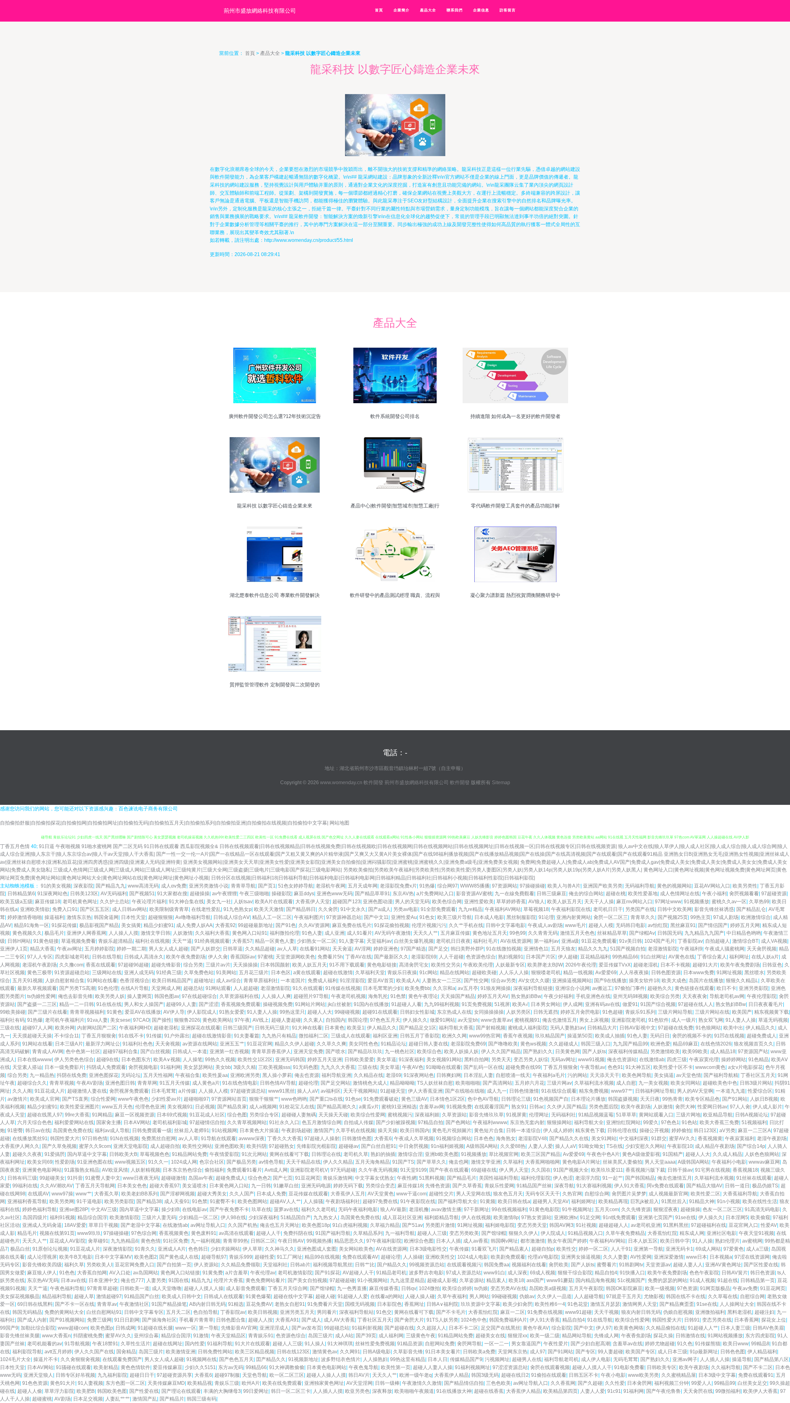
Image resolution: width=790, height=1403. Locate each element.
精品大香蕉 (42, 948)
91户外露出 (176, 1035)
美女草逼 (386, 1059)
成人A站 (344, 1335)
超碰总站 (193, 988)
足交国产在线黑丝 (500, 1328)
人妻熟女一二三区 (441, 980)
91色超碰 (612, 1012)
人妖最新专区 (510, 964)
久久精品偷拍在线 (665, 1328)
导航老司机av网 (726, 996)
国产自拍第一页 (174, 1264)
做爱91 (630, 1004)
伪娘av (526, 1296)
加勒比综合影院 (38, 1328)
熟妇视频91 (510, 956)
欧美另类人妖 (110, 996)
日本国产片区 (540, 956)
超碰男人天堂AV (551, 1201)
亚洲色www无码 (334, 893)
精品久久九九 (593, 948)
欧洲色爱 (660, 1043)
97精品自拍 (430, 1122)
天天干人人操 (599, 901)
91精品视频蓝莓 (595, 1114)
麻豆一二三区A (754, 1130)
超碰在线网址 (167, 1343)
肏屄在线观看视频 (550, 1367)
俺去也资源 (306, 1075)
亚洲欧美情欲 (35, 909)
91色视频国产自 (550, 1099)
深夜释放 (382, 1391)
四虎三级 (677, 1059)
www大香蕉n (56, 1335)
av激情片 (17, 1099)
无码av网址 (563, 1059)
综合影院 (561, 1328)
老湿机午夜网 (330, 885)
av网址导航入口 (207, 1225)
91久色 (684, 1343)
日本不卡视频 (675, 964)
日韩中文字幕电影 (505, 925)
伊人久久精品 (338, 1162)
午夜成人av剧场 (545, 925)
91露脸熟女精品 (81, 1170)
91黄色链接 (46, 941)
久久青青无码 (543, 933)
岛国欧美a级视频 (547, 1288)
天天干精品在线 (303, 1162)
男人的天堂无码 (412, 901)
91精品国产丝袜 (534, 1185)
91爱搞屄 (54, 1154)
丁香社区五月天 (758, 1075)
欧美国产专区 (640, 1351)
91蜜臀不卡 (222, 1201)
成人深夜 (517, 1272)
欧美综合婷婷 (457, 1288)
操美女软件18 (644, 980)
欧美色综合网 (447, 901)
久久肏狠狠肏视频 (80, 1359)
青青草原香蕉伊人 (271, 1051)
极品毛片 (54, 933)
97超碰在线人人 (695, 1004)
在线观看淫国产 (491, 1106)
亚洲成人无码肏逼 (42, 1225)
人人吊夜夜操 (634, 972)
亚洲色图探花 (103, 1075)
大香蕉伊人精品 (451, 1375)
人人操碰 (413, 1257)
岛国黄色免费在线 (72, 1130)
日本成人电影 (489, 917)
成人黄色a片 (206, 1083)
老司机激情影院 (295, 1272)
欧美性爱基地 (643, 893)
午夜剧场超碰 (296, 1130)
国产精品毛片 (461, 1178)
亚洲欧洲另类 (245, 1075)
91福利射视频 (367, 1328)
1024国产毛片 (659, 941)
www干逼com (411, 1193)
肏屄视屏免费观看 (129, 1091)
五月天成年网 (362, 885)
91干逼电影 (89, 1201)
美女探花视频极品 (20, 1296)
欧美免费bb (417, 988)
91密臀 (15, 1130)
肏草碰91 (98, 1241)
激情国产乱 (144, 1398)
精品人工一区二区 (272, 917)
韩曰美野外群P (467, 948)
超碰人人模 (600, 925)
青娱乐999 (240, 1257)
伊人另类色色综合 (74, 1059)
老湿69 (393, 1075)
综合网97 (447, 885)
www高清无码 (143, 885)
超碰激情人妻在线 (87, 1091)
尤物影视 (653, 1296)
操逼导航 (742, 1359)
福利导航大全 (589, 1122)
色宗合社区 (211, 1162)
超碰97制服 (227, 1375)
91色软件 (658, 1020)
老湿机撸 (419, 1209)
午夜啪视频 (68, 846)
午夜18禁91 (105, 1343)
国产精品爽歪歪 (676, 1304)
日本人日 (437, 1359)
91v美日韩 (630, 941)
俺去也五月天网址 (279, 1225)
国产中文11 (376, 917)
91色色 (67, 1272)
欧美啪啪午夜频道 (414, 1391)
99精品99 (724, 1383)
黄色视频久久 (27, 933)
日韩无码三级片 (272, 1027)
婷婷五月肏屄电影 (580, 1012)
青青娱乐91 (260, 1335)
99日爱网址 (255, 1391)
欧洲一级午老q (415, 1375)
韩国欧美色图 (112, 1391)
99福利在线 (25, 1185)
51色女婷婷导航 (295, 885)
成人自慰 (626, 1083)
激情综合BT (745, 941)
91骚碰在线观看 (73, 1367)
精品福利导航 (57, 1296)
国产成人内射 (32, 1319)
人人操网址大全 (737, 1304)
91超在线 (727, 1280)
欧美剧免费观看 (508, 1257)
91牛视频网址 (577, 1209)
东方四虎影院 (760, 1335)
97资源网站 (504, 885)
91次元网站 (254, 1154)
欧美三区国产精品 (540, 1154)
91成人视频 (702, 1280)
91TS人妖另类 (442, 1319)
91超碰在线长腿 (155, 1328)
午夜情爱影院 (224, 1154)
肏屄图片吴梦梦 (629, 1193)
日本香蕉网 (746, 1319)
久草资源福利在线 (239, 996)
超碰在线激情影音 (211, 1035)
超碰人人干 (268, 1233)
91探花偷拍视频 (391, 925)
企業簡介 (401, 10)
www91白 (494, 1272)
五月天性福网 (158, 1075)
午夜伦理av (262, 1272)
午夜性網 (407, 1178)
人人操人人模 (213, 1091)
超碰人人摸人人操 (203, 1288)
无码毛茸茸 (625, 1359)
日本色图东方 (136, 1059)
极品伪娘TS (765, 1185)
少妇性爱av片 (166, 1099)
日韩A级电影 (377, 1351)
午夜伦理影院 (761, 996)
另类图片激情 (440, 1225)
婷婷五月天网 (745, 925)
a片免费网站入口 (435, 893)
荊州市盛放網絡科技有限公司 (260, 11)
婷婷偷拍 (681, 1130)
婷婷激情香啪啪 (24, 917)
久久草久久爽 (331, 1043)
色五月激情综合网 (321, 1122)
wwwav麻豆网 (764, 1162)
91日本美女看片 (442, 1351)
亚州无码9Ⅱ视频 (630, 996)
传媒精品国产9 (466, 1359)
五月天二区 (178, 1312)
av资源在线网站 (199, 1043)
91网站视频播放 (725, 1335)
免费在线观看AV (360, 1257)
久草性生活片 (135, 1343)
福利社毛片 (485, 941)
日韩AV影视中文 (637, 1027)
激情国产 (323, 1130)
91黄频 (487, 1201)
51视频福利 (754, 1122)
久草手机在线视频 (355, 1130)
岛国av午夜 (200, 1178)
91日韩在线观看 (161, 846)
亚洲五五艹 (232, 1043)
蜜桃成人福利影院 (527, 1027)
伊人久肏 (218, 956)
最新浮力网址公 (102, 1043)
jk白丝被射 (339, 1004)
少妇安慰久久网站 (645, 1146)
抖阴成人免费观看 (106, 1067)
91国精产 (673, 1154)
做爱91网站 (442, 1020)
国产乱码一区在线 (483, 1067)
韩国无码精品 (27, 1312)
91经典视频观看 (212, 941)
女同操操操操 (489, 1012)
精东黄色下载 (590, 1130)
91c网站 (428, 972)
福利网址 (739, 956)
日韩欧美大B (123, 1154)
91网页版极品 (715, 1288)
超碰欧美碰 (484, 972)
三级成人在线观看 (350, 1035)
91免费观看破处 (381, 1099)
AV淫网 (363, 948)
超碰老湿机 (645, 964)
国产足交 (438, 948)
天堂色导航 (254, 1375)
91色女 (427, 917)
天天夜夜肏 (694, 996)
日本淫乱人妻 (478, 1075)
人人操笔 (192, 1059)
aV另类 (727, 1130)
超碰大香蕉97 (164, 1185)
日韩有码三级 (22, 1178)
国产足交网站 (335, 1083)
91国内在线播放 (371, 1004)
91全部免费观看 (438, 909)
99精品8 (760, 1343)
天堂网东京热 (512, 1351)
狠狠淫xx (517, 1335)
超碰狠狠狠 (160, 917)
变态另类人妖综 (531, 1059)
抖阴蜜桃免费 (88, 1335)
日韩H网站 (19, 941)
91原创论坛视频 (50, 1249)
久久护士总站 (114, 901)
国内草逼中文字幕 (87, 1154)
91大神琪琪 (340, 1343)
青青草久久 (642, 917)
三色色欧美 (498, 1383)
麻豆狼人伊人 (42, 1272)
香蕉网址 (414, 1304)
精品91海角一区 (31, 925)
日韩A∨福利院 (442, 1304)
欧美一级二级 (544, 1335)
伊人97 (603, 1328)
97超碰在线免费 (675, 1027)
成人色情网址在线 (680, 893)
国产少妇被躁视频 (395, 1122)
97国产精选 (413, 948)
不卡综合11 (66, 1035)
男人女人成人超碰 (168, 948)
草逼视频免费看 (78, 941)
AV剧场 (62, 1398)
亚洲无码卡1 (679, 1249)
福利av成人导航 (112, 1130)
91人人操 (702, 1241)
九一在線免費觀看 (514, 893)
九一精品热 (42, 1075)
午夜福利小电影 (729, 1162)
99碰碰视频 (347, 1012)
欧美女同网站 (685, 1083)
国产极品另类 (241, 1162)
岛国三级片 (320, 1335)
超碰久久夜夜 (27, 1154)
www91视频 (591, 1059)
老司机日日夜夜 (453, 941)
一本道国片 (293, 980)
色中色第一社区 (83, 1051)
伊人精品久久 (382, 1027)
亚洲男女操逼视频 (581, 1257)
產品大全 (428, 10)
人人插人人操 (715, 1359)
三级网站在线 (107, 972)
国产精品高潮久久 (336, 1106)
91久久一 (158, 1162)
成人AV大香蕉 (339, 1319)
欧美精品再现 (613, 1201)
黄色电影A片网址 (581, 1162)
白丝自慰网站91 (104, 1312)
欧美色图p (101, 1328)
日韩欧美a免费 (479, 1351)
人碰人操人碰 (420, 1296)
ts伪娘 (481, 1288)
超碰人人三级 (432, 1233)
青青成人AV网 (47, 1051)
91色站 (689, 1122)
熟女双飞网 (710, 1020)
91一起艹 (612, 1178)
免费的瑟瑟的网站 (667, 1280)
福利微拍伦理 (284, 933)
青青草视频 (61, 1083)
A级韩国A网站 (482, 1146)
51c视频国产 (631, 1280)
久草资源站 (454, 1114)
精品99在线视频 (322, 1257)
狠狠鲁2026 (187, 1020)
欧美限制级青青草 (169, 909)
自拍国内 (335, 1020)
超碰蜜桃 (42, 1398)
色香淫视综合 (134, 980)
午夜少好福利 (558, 996)
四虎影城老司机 (72, 956)
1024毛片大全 (15, 1359)
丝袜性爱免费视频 (375, 1343)
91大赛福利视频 (594, 1185)
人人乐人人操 (514, 972)
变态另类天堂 (532, 1225)
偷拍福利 (214, 1170)
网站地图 (339, 823)
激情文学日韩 (155, 933)
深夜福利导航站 (356, 1312)
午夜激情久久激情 (422, 1383)
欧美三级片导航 (454, 917)
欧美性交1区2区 (255, 1059)
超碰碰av (349, 1146)
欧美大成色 (674, 980)
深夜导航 (564, 1185)
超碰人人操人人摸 (326, 1375)
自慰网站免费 (440, 1343)
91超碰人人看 (406, 1004)
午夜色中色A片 (603, 1154)
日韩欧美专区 (661, 1367)
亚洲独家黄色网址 (324, 1383)
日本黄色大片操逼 (259, 1130)
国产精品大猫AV (704, 1185)
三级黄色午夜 (420, 1335)
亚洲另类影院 (753, 988)
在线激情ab (651, 1059)
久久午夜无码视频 (378, 1170)
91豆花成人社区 (207, 1114)
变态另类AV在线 (508, 1288)
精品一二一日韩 (76, 1004)
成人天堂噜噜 (166, 1288)
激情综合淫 (410, 1154)
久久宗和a (444, 988)
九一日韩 (261, 1185)
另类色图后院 (603, 1106)
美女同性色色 (363, 1043)
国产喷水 (335, 1051)
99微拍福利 (728, 1391)
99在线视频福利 (509, 1209)
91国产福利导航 (333, 1233)
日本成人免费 (271, 1193)
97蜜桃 (265, 956)
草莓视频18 (536, 909)
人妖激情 (183, 933)
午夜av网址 (69, 948)
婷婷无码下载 (348, 1185)
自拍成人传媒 (358, 1122)
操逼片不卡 (45, 1359)
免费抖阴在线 (298, 1233)
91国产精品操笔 (169, 1304)
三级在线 (10, 1027)
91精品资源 (409, 1343)
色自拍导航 (205, 1312)
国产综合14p (751, 1146)
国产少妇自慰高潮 (590, 1343)
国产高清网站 (497, 1083)
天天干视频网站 (360, 1091)
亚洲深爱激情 (669, 1257)
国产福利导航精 (721, 1075)
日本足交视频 (88, 1398)
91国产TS (403, 1162)
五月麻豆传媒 (455, 933)
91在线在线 (109, 1004)
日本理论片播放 (588, 1099)
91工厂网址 (289, 1257)
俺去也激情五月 (559, 1020)
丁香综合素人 (712, 956)
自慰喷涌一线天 (513, 1075)
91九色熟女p (237, 909)
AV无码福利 (114, 893)
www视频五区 (130, 1162)
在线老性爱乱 (206, 909)
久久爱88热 (513, 1146)
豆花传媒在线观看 (308, 1193)
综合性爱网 (103, 1099)
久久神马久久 (279, 1249)
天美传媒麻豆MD (166, 1383)
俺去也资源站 (622, 1059)
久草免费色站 (199, 972)
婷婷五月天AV (493, 996)
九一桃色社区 (399, 1051)
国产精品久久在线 (569, 1138)
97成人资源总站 (463, 1272)
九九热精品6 (124, 1241)
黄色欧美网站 (217, 1020)
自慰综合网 (596, 1193)
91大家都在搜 (172, 893)
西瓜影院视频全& (199, 846)
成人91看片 (359, 933)
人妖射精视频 (145, 1170)
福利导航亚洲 (336, 1075)
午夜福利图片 (309, 917)
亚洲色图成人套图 (316, 1249)
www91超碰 (578, 1312)
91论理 (546, 917)
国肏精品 (126, 1351)
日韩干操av (679, 1170)
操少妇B (170, 1209)
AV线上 (260, 1020)
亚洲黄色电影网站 (42, 1170)
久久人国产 (241, 1193)
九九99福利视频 (441, 1004)
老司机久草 (355, 1154)
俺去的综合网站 (586, 893)
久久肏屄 (328, 909)
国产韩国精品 (640, 1178)
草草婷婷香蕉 (511, 901)
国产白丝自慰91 (378, 1146)
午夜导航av (592, 1067)
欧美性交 (566, 1249)
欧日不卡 (726, 988)
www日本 (696, 1257)
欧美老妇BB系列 (139, 1193)
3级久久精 (244, 1067)
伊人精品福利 (762, 1351)
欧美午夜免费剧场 (186, 956)
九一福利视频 (205, 1241)
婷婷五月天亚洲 (324, 1059)
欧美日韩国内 (415, 1130)
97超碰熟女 (281, 1146)
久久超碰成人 (563, 1043)
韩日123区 (705, 1130)
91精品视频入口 (585, 1233)
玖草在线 (261, 1209)
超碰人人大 (319, 1012)
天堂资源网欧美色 (295, 956)
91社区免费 (175, 1241)
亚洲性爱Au (404, 917)
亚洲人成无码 (139, 972)
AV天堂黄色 (381, 1193)
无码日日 (660, 1035)
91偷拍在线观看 (548, 1375)
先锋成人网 (606, 1335)
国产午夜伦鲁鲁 (663, 1391)
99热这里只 (292, 1012)
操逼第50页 (579, 1035)
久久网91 (350, 1351)
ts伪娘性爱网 (41, 996)
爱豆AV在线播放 (143, 1012)
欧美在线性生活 (759, 1201)
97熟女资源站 (536, 1217)
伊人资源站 (206, 1264)
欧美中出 (733, 1027)
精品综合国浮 (92, 1217)
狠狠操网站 (559, 1122)
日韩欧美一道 (134, 1288)
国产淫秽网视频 (177, 1193)
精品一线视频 (578, 972)
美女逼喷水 (194, 1185)
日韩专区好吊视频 (75, 1375)
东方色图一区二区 (125, 1383)
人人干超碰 (451, 956)
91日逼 (46, 846)
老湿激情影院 (662, 948)
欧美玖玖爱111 (607, 1170)
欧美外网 (65, 1027)
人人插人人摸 (328, 1391)
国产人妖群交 (205, 948)
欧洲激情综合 (756, 917)
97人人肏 (740, 1106)
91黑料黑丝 (675, 1225)
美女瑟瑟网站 (198, 1067)
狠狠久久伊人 (523, 1233)
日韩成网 (125, 1328)
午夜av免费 (745, 1288)
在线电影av (194, 1209)
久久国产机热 (242, 1225)
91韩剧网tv (631, 1264)
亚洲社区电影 (721, 1233)
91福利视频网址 (472, 1367)
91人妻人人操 (262, 1012)
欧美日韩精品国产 (171, 980)
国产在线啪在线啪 (464, 1091)
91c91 (614, 1391)
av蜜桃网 (752, 1241)
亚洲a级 (570, 941)
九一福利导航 (400, 1233)
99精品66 (256, 1367)
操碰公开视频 (654, 1130)
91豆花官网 (259, 1043)
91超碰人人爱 (353, 1296)
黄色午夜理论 (423, 996)
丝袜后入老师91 (191, 1130)
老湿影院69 (423, 956)
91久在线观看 (308, 988)
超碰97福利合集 (120, 1051)
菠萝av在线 (286, 1209)
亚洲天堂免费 (308, 1051)
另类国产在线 (640, 909)
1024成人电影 (472, 1257)
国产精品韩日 (301, 909)
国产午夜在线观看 (449, 1170)
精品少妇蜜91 (158, 925)
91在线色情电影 (239, 1083)
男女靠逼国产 (526, 1343)
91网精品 (102, 1114)
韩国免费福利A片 (508, 1319)
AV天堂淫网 (359, 1383)
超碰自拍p (542, 1249)
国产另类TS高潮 (77, 988)
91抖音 (75, 1178)
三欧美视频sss (274, 1067)
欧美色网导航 (636, 1075)
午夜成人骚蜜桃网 (724, 948)
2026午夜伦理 (580, 964)
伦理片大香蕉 (228, 1280)
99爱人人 (701, 1383)
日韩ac (536, 1106)
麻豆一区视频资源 (134, 1114)
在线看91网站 (315, 948)
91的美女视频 (56, 885)
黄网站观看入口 (656, 1114)
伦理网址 (539, 1114)
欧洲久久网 (454, 1035)
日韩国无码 (669, 933)
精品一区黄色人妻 (274, 941)
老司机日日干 (608, 909)
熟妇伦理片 (727, 1241)
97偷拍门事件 (630, 988)
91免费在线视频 (545, 1312)
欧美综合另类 (665, 996)
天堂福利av (379, 941)
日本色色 (483, 1138)
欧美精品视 (199, 1383)
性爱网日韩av (712, 1106)
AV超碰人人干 (358, 1272)
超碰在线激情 (338, 972)
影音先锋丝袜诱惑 (714, 909)
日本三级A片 (69, 1043)
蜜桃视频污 (400, 1114)
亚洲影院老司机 (628, 1020)
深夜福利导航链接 (533, 988)
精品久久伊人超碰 (294, 1043)
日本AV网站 (40, 1367)
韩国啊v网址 (504, 1241)
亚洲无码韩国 (290, 1059)
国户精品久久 (392, 1264)
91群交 (659, 1138)
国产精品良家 (232, 1106)
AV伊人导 (174, 1012)
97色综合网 (143, 1233)
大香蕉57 (242, 941)
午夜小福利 (714, 893)
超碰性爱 (264, 1257)
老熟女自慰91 (290, 1304)
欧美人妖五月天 (564, 901)
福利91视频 (62, 1217)
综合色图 (237, 1114)
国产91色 (286, 925)
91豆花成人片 (50, 1091)
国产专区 (585, 1351)
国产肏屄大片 (409, 1319)
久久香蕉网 (563, 1383)
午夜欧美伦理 (478, 964)
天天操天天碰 (333, 1114)
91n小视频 (728, 1201)
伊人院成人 (553, 1233)
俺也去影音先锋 (75, 996)
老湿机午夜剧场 (39, 964)
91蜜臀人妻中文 (102, 1178)
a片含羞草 (236, 1272)
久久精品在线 (368, 1075)
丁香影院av (690, 941)
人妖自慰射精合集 (65, 980)
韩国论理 (358, 1020)
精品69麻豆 (685, 1043)
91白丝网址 (653, 956)
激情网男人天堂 (639, 1304)
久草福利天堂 (370, 972)
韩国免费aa (496, 1264)
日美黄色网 (567, 1051)
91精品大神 (701, 1201)
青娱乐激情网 (337, 1178)
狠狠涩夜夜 (665, 1209)
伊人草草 (252, 1249)
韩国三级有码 (201, 1398)
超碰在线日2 (515, 1375)
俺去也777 (132, 1280)
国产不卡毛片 (451, 1312)
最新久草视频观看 (37, 988)
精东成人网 (692, 1233)
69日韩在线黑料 (34, 1304)
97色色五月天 (385, 1020)
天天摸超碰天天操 (32, 1035)
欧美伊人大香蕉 (760, 1391)
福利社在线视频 (152, 941)
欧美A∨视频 (166, 1059)
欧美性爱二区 (705, 1193)
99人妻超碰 (610, 1351)
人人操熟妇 (375, 1359)
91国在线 (178, 1280)
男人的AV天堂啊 (695, 1091)
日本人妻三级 (735, 1328)
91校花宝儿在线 (296, 1106)
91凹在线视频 (729, 1035)
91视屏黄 (516, 1114)
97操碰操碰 (532, 885)
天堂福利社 (275, 1264)
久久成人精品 (727, 1154)
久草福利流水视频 (594, 1083)
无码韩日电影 (630, 925)
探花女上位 (773, 1319)
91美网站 (226, 972)
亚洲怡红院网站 (623, 1122)
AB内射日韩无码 (207, 1304)
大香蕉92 (225, 925)
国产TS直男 (75, 1099)
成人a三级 (757, 1249)
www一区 (185, 1328)
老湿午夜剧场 (772, 1138)
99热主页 (700, 917)
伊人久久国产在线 (94, 1351)
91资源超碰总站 (71, 972)
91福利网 (170, 1067)
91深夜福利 (411, 1059)
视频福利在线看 (529, 1264)
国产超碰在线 (399, 1328)
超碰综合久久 (32, 1083)
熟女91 (519, 1106)
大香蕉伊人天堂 (312, 901)
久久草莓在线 (723, 1296)
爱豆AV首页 (381, 980)
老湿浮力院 (587, 1178)
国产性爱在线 (144, 1391)
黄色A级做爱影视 (641, 1154)
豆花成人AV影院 (67, 1241)
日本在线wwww (34, 1059)
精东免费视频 (594, 1091)
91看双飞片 (484, 1249)
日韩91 (692, 1319)
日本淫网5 (737, 1217)
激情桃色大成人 (370, 1083)
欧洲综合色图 (419, 1241)
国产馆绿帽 (493, 1233)
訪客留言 (508, 10)
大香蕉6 (383, 1138)
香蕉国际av (242, 956)
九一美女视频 (653, 1083)
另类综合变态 (380, 1185)
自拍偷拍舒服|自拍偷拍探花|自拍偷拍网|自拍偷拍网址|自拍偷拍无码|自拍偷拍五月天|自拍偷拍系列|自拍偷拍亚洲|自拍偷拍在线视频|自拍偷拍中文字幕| (164, 823)
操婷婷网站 (733, 1059)
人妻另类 (156, 1280)
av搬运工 (602, 988)
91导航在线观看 (218, 1138)
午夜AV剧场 (90, 1083)
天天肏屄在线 (698, 1391)
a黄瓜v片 (369, 1106)
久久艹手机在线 (466, 925)
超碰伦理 (308, 1083)
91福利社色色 (138, 1043)
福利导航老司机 (561, 1359)
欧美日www (736, 1343)
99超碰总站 (336, 1328)
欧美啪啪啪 (467, 1083)
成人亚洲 (334, 933)
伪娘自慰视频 (678, 1312)
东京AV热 (403, 893)
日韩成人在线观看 (223, 1296)
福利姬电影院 (500, 1225)
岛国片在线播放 (706, 980)
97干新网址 (476, 1209)
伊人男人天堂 (514, 1170)
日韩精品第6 (21, 893)
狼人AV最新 (393, 1209)
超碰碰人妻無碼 (298, 1114)
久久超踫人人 (431, 1328)
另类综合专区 (264, 1114)
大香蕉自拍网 (92, 1272)
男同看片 (327, 1312)
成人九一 (497, 1091)
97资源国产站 (753, 1051)
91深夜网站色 (52, 893)
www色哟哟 (294, 1099)
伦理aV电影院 (543, 1257)
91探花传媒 (64, 925)
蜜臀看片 (607, 1264)
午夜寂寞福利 (740, 1138)
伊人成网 (573, 1004)
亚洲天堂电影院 (130, 1146)
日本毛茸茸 (163, 1091)
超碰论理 (391, 1257)
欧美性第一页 (395, 1367)
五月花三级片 (253, 972)
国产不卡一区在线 (74, 1304)
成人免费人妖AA (194, 925)
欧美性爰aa (215, 1075)
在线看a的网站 (386, 1296)
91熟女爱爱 (231, 1012)
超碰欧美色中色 (720, 1083)
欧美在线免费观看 (282, 1383)
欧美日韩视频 (262, 1312)
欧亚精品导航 (718, 1114)
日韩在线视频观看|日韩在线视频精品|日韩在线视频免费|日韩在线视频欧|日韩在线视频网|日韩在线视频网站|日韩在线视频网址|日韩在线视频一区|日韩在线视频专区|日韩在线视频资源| (418, 846)
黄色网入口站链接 (180, 1272)
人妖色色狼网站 (762, 1154)
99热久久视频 (220, 1059)
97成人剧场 (725, 917)
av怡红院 (658, 925)
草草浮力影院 (59, 1391)
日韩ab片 (300, 1264)
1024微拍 (429, 1288)
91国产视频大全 (570, 1170)
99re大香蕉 (77, 1114)
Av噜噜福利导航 (193, 917)
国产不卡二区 (758, 1367)
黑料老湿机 (739, 1312)
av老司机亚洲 (646, 1225)
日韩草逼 (233, 948)
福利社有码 (12, 1020)
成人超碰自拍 (165, 1146)
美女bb (223, 1067)
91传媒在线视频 (342, 988)
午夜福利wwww (490, 1122)
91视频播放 (696, 901)
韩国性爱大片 (65, 1138)
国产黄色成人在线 (179, 1257)
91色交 (384, 1312)
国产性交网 (476, 980)
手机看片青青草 (196, 1319)
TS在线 (614, 1146)
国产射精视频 (490, 1027)
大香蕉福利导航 (740, 1193)
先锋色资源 (437, 1185)
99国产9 (9, 1328)
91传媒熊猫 (707, 1343)
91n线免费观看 (619, 1217)
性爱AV (769, 1225)
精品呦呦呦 (402, 1083)
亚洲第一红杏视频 (229, 1051)
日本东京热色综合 (182, 1170)
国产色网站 (458, 1122)
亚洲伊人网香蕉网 (86, 933)
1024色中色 (474, 1319)
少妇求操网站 (225, 1249)
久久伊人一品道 (554, 1296)
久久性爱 (615, 1383)
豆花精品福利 (595, 956)
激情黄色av (324, 1351)
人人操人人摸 (123, 933)
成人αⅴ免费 (173, 885)
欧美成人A (407, 980)
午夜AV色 (412, 1067)
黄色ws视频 (533, 1043)
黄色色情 (150, 1241)
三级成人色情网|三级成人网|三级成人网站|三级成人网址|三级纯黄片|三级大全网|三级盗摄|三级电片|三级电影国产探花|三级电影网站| (197, 869)
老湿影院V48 (532, 1138)
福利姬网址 (583, 1201)
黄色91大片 (62, 1383)
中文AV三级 (104, 1209)
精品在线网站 (454, 972)
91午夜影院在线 (417, 1201)
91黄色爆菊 (258, 1296)
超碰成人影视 (442, 1280)
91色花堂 (578, 1304)
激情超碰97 (109, 1296)
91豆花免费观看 (599, 941)
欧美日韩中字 (675, 1241)
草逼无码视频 (773, 1020)
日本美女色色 (132, 1185)
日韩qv (408, 1288)
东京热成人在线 (454, 1012)
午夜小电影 (613, 1375)
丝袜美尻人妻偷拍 (622, 1162)
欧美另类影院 (119, 1201)
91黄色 (114, 1012)
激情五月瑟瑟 (605, 1304)
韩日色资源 (762, 1272)
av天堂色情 (688, 1075)
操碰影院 (281, 893)
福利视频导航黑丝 (332, 1264)
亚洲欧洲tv (565, 1217)
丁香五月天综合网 (287, 1288)
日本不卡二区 (463, 1328)
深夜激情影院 (117, 1249)
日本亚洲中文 (103, 1280)
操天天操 (387, 1130)
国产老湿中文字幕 (140, 1225)
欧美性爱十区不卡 (673, 1067)
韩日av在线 (37, 1130)
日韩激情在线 (690, 1335)
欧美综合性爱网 (368, 1114)
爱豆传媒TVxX (615, 964)
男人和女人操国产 (144, 1004)
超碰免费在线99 (523, 1067)
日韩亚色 (772, 964)
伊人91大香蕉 (629, 1185)
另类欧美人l (99, 1264)
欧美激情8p (506, 1217)
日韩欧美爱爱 (359, 1059)
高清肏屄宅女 (414, 964)
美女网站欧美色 (356, 1249)
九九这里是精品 (407, 1280)
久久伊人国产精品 (566, 1106)
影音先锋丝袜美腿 (20, 1335)
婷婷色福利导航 (39, 1209)
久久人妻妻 (615, 1257)
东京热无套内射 (527, 1122)
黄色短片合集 (489, 1130)
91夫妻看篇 (246, 1035)
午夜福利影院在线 (571, 909)
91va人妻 (97, 1020)
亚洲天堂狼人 (38, 1375)
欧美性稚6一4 (550, 1304)
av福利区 (331, 1091)
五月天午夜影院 (586, 1288)
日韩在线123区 (293, 1351)
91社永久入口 (284, 1122)
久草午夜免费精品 (625, 1233)
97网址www (668, 901)
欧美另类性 (745, 885)
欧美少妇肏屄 (517, 1304)
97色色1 (670, 1122)
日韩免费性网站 (215, 1351)
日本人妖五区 (643, 1241)
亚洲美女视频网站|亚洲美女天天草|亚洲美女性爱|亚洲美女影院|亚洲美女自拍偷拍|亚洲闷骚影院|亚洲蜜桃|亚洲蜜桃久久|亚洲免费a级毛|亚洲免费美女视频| (351, 862)
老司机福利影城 (169, 1122)
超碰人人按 (260, 1319)
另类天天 (501, 1059)
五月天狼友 (563, 948)
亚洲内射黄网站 (573, 917)
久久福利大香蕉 (212, 933)
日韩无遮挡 (545, 1012)
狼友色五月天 (508, 1193)
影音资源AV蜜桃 (474, 893)
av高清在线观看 (236, 1233)
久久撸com (71, 964)
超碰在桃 (616, 893)
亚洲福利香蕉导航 (27, 1201)
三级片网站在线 (712, 1012)
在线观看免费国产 (122, 1359)
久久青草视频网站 (247, 1122)
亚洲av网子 (684, 1359)
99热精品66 (625, 956)
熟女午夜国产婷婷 (567, 1241)
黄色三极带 (39, 972)
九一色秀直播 (352, 1288)
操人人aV (307, 1091)
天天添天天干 (604, 1075)
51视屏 (502, 1004)
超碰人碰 (325, 1296)
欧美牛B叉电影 (75, 1257)
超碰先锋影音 (166, 964)
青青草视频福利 (87, 1012)
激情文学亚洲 (486, 1162)
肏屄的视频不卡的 (692, 1035)
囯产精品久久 (271, 1359)
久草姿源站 (471, 1280)
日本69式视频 (172, 1114)
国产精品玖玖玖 (365, 1051)
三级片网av (559, 1083)
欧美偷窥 (760, 1217)
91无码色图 (305, 1067)
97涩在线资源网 (752, 1257)
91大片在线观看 (252, 1343)
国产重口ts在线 (326, 1099)
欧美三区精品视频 (254, 1351)
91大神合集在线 (186, 901)
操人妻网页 (139, 996)
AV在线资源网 (515, 941)
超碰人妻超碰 (286, 1020)
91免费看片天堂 (325, 1304)
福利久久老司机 (318, 1209)
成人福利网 (391, 1335)
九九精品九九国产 (704, 933)
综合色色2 (259, 1178)
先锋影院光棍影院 (316, 1146)
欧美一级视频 (660, 1288)
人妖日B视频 (764, 1099)
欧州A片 (251, 1383)
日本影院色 (389, 1304)
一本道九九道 (730, 1091)
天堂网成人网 (166, 988)
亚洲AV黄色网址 (723, 1264)
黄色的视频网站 (674, 885)
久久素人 (313, 1020)
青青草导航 (243, 885)
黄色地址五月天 (489, 933)
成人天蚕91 (176, 1201)
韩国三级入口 (595, 1043)
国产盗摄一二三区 (37, 1004)
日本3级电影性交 (428, 1249)
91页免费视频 (477, 1004)
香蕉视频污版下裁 (645, 1170)
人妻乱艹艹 (117, 1398)
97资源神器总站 (343, 917)
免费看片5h (330, 956)
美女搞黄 (131, 925)
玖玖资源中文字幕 (480, 1304)
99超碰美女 (52, 1178)
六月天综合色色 (34, 1122)
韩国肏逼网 (106, 917)
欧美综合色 (429, 1051)
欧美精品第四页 (560, 1391)
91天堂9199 (413, 1170)
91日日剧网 (126, 1319)
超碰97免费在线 (380, 1201)
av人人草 (287, 948)
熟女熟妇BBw (526, 996)
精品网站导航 (577, 1335)
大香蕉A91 (287, 1319)
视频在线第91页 (57, 1233)
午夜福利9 (691, 948)
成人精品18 (722, 1051)
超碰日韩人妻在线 (428, 1043)
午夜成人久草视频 (414, 1138)
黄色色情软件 (135, 1367)
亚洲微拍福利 (710, 1312)
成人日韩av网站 (129, 909)
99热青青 (672, 1099)
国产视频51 (142, 893)
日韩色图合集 (231, 1319)
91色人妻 (312, 933)
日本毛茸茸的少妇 (382, 988)
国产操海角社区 (159, 1319)
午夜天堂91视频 (756, 1233)
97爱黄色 (733, 1249)
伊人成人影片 (767, 1106)
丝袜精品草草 (612, 933)
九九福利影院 (112, 1375)
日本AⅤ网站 (136, 1122)
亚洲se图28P (73, 1209)
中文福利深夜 (634, 1138)
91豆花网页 (307, 1178)
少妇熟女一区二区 (316, 941)
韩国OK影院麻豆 (624, 1288)
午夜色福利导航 (67, 1288)
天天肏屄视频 (761, 948)
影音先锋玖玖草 (486, 1114)
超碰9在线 (107, 1059)
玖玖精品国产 (550, 1035)
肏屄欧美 (558, 1264)
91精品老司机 (391, 1272)
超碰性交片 (441, 1193)
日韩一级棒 (387, 1383)
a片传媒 (187, 1091)
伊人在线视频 (476, 1217)
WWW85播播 (474, 885)
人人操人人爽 (276, 996)
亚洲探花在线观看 (200, 1027)
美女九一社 (218, 901)
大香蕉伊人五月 (348, 1193)
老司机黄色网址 (80, 901)
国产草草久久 (431, 1162)
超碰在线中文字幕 (293, 1296)
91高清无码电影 (762, 1209)
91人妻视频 (90, 1383)
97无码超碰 (343, 1170)
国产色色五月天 (236, 1359)
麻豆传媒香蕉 (384, 1288)
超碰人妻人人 (688, 1264)
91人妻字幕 (351, 941)
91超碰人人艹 (703, 1328)
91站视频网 (224, 1130)
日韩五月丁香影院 (419, 1035)
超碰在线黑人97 (44, 1114)
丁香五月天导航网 (95, 1185)
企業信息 (481, 10)
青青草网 (147, 1083)
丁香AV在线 (358, 956)
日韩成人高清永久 (144, 956)
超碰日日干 (142, 1375)
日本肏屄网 (639, 1383)
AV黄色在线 (681, 956)
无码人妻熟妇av (567, 1027)
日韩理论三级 (516, 1099)
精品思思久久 (349, 1241)
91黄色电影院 (544, 1209)
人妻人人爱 (540, 1146)
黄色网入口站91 (249, 933)
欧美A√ (520, 1004)
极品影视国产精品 (99, 925)
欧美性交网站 (197, 1146)
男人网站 (479, 1296)
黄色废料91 (203, 1233)
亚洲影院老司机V (309, 1170)
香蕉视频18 (745, 1170)
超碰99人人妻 (181, 1004)
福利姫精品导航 (441, 1217)
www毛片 (575, 925)
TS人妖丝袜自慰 (435, 1083)
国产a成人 (379, 909)
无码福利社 (563, 1114)
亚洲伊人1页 (13, 948)
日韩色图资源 (666, 972)
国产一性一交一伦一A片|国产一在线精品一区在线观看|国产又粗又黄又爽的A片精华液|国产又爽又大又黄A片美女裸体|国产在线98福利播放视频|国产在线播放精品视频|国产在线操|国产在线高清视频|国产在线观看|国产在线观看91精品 (409, 854)
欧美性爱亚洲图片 (79, 1106)
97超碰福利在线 (708, 1225)
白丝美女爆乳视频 (414, 941)
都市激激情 (532, 1241)
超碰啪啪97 (196, 1099)
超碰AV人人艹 (285, 1201)
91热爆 (427, 885)
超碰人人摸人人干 (592, 1367)
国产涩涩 (208, 1004)
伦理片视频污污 (429, 925)
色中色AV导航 (483, 1099)
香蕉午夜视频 (518, 1035)
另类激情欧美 (665, 1051)
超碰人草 (84, 1296)
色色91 (615, 1067)
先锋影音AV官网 (239, 1328)
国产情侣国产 (713, 925)
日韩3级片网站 (756, 1083)
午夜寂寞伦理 (704, 1059)
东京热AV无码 (42, 1280)
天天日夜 (650, 1099)
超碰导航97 (214, 1257)
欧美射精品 (106, 1367)
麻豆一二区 (512, 1312)
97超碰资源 (774, 893)
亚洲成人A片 (172, 1249)
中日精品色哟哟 (743, 933)
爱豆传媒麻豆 (167, 1367)
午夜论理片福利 (149, 901)
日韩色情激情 (524, 1091)
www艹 (84, 1193)
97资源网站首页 (229, 1099)
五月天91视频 (27, 980)
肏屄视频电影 (143, 1067)
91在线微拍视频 (503, 948)
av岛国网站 (145, 1272)
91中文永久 (353, 909)
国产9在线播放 (610, 980)
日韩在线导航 (107, 956)
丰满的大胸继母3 (222, 1391)
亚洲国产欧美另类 (602, 885)
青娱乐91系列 (640, 1012)
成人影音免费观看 (245, 1288)
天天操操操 (245, 964)
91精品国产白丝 (141, 1296)
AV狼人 (536, 901)
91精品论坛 (393, 1043)
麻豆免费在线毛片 (352, 925)
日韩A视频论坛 (751, 1114)
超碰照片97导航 (311, 996)
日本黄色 (334, 1027)
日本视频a (720, 1257)
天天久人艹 (425, 933)
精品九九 (201, 1280)
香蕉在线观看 (100, 964)
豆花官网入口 (743, 1225)
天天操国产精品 (457, 996)
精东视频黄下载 (771, 1012)
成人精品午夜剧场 (714, 1146)
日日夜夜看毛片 (765, 1004)
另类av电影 (405, 909)
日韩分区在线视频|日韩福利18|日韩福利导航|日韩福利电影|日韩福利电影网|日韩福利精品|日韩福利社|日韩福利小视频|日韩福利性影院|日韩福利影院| (373, 877)
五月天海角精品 (372, 1162)
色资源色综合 (481, 956)
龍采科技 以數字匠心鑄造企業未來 (274, 505)
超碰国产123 (346, 901)
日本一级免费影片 (64, 1067)
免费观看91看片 (244, 1170)
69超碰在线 (484, 1170)
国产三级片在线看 (47, 1012)
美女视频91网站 (444, 1059)
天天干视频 (606, 1312)
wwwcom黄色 (710, 1067)
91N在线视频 (124, 1138)
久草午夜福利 (452, 1296)
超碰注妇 (764, 1312)
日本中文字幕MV (113, 1257)
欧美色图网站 (252, 1201)
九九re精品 (470, 909)
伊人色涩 (563, 1178)
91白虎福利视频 (350, 1225)
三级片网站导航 (675, 1012)
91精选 (235, 1304)
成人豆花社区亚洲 (402, 1217)
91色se (353, 1099)
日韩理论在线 (326, 1154)
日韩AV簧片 (734, 1272)
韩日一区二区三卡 (290, 1391)
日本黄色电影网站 (326, 1367)
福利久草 (74, 1264)
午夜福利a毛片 (549, 1075)
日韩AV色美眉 (768, 1328)
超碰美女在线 (490, 1335)
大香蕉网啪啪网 (542, 1162)
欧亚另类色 (357, 1391)
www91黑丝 (281, 1091)
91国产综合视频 (658, 1004)
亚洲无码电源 (316, 1185)
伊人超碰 (568, 956)
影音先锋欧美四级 (42, 1264)
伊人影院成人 (202, 1012)
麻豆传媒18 (47, 901)
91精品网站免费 (189, 1154)
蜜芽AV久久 (682, 1138)
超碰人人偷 (29, 1391)
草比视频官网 (503, 1154)
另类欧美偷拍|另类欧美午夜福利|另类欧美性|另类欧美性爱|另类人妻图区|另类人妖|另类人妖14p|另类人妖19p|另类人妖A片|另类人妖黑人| (492, 869)
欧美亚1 (355, 1027)
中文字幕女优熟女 (374, 1178)
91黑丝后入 (674, 1201)
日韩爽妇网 (448, 1075)
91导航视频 (77, 1343)
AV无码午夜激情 (393, 933)
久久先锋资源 (636, 1209)
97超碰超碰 (342, 1280)
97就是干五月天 (623, 1296)
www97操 (62, 1193)
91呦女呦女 (591, 1146)
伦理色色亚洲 (150, 1106)
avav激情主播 (446, 1209)
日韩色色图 (732, 1351)
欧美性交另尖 (446, 964)
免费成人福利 (322, 980)
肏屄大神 (685, 1106)
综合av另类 (503, 980)
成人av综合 (228, 980)
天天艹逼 (182, 941)
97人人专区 (39, 956)
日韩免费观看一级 (152, 1130)
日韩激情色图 (357, 1138)
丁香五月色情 (15, 846)
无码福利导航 (640, 885)
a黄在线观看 (307, 972)
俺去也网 (458, 1162)
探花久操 (663, 1335)
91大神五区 (638, 1067)
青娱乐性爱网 (499, 1185)
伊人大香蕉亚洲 (425, 1091)
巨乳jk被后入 (644, 1201)
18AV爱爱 (75, 1225)
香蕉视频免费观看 (240, 1004)
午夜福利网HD (135, 1027)
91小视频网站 (372, 1280)
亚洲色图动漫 (378, 901)
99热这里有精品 (407, 1359)
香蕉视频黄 (710, 1138)
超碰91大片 (705, 964)
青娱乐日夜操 (402, 972)
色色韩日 (198, 1249)
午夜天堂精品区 (228, 1335)
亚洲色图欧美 (229, 1146)
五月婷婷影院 (99, 948)
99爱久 (651, 1122)
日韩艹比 (365, 1264)
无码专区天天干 (542, 1193)
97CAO (141, 1020)
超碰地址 (204, 980)
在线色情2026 (716, 1043)
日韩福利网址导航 (655, 1091)
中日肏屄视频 (413, 1146)
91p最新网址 (704, 1351)
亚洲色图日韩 (120, 1083)
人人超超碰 (245, 988)
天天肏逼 (342, 948)
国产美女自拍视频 (307, 1280)
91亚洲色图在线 (94, 1162)
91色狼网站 (708, 1027)
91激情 (201, 1335)
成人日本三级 (672, 1351)
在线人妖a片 (765, 956)
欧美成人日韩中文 (181, 1296)
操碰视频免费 (278, 1004)
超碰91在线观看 (379, 1012)
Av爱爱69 (606, 972)
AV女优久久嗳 (534, 980)
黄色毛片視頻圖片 (452, 1130)
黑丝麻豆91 (683, 925)
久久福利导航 (726, 1367)
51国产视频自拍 (627, 948)
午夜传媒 (459, 1249)
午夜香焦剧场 (636, 1335)
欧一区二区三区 (286, 1375)
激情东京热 (79, 917)
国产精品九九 (110, 885)
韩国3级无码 (485, 1375)
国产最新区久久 (391, 956)
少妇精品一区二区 (198, 1217)
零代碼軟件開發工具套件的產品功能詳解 (515, 505)
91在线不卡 (131, 1035)
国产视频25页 (673, 917)
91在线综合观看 (558, 1091)
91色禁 (398, 996)
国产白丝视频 (155, 1051)
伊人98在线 (233, 1217)
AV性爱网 (640, 1257)
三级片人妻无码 (159, 1217)
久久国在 (541, 1170)
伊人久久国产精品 (501, 1051)
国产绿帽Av (642, 933)
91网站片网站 (310, 1004)
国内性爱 (195, 1343)
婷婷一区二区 (593, 1249)
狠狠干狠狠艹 (264, 1099)
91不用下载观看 (346, 964)
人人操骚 (313, 1201)
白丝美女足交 (752, 1383)
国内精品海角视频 (595, 1280)
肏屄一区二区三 (610, 917)
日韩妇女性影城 (417, 1012)
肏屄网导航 (469, 1343)
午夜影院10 (679, 1146)
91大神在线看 (307, 1027)
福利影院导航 (27, 1351)
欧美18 (516, 1280)
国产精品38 (149, 1201)
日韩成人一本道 (190, 1051)
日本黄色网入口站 (229, 1185)
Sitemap (501, 782)
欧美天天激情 (269, 909)
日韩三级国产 (237, 1027)
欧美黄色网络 (628, 1328)
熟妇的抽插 (383, 1154)
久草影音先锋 (408, 1351)
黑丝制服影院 (521, 917)
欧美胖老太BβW (545, 964)
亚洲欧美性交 (440, 1257)
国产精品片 (172, 1398)
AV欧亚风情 (115, 1170)
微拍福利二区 (313, 1035)
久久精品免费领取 (240, 1264)
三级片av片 (218, 964)
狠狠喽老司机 (546, 972)
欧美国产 (742, 1012)
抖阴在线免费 (71, 1075)
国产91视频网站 (67, 1319)
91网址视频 (729, 972)
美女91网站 (604, 1138)
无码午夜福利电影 (358, 1209)
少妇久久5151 (200, 1367)
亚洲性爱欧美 (479, 901)
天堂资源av (658, 1264)
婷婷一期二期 (131, 948)
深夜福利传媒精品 (628, 1051)
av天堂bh (468, 1020)
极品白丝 (20, 1249)
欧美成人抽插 (610, 1035)
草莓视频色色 (154, 1154)
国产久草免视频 (59, 1146)
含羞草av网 (431, 1106)
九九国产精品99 (630, 1043)
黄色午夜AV (536, 1328)
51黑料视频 (431, 1178)
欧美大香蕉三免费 (719, 1122)
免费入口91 (64, 909)
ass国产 (535, 1280)
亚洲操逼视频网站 (572, 980)
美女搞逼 (664, 1075)
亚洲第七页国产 (655, 1217)
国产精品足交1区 (417, 1027)
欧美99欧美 (695, 1051)
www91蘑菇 (560, 1280)
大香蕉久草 (106, 1193)
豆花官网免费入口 (134, 1264)
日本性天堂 (133, 917)
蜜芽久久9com (95, 1146)
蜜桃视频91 (527, 1020)
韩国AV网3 (561, 1225)
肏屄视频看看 (744, 893)
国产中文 (583, 1328)
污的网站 (577, 1075)
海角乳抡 (378, 996)
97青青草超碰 (102, 1288)
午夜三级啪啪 (254, 893)
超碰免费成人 (761, 1035)
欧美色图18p (316, 1225)
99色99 (517, 933)
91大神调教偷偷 (286, 1367)
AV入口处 (120, 1272)
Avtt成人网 (276, 1170)
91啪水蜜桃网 (96, 846)
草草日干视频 (103, 1225)
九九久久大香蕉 (338, 1067)
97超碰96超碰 (133, 964)
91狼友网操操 (495, 988)
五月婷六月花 (529, 1083)
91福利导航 (219, 1343)
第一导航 (208, 1328)
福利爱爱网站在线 (74, 1122)
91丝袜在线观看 (753, 1178)
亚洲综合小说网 (572, 988)
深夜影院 (83, 885)
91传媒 (154, 1035)
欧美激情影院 (124, 1217)
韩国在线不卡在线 (685, 1296)
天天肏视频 (167, 1043)
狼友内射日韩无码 (641, 1312)
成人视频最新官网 (668, 1193)
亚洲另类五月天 (297, 1312)
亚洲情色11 (536, 948)
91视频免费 (459, 1106)
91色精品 (758, 1059)
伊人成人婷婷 (558, 1130)
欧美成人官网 (45, 1099)
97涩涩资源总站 (510, 1367)
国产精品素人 (514, 1249)
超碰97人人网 (37, 1027)
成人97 (537, 1351)
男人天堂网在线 (473, 1193)
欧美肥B (86, 1391)
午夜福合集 (187, 1075)
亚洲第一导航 (648, 1249)
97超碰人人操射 (321, 1138)
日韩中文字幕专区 (144, 1312)
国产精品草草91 (372, 893)
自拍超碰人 (717, 941)
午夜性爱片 (555, 1343)
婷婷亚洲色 (385, 948)
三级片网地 (688, 1114)
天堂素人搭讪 (27, 1067)
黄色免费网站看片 (265, 1280)
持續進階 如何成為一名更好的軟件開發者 (515, 416)
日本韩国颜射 (275, 964)
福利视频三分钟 (671, 1383)
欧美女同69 (39, 1162)
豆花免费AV (259, 1304)
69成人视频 (542, 1272)
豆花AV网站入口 (712, 885)
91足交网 (590, 1217)
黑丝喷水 (754, 972)
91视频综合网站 (453, 1138)
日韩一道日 (737, 1185)
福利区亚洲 (385, 1035)
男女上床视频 (594, 1020)
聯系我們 (455, 10)
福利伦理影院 (536, 1178)
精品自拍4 (606, 1272)
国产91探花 (327, 1272)
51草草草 (626, 1114)
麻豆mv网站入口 (634, 901)
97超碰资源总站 (248, 1091)
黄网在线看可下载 (289, 1154)
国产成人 (311, 1319)
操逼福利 (54, 917)
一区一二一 (496, 1343)
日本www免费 (698, 972)
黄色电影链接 (382, 964)
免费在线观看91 (755, 1375)
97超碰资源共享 (174, 1375)
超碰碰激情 (173, 1178)
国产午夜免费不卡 (229, 1209)
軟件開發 (373, 782)
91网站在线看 (102, 980)
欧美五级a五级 (16, 901)
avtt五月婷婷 (58, 1351)
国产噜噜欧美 (503, 1043)
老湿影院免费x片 (398, 885)
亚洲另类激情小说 (208, 885)
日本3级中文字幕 (717, 1375)
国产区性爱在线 (761, 1264)
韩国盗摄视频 (623, 1099)
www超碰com (73, 1328)
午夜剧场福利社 (343, 1201)
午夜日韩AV (291, 1241)
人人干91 (621, 1249)
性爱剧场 (65, 1162)
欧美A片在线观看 (274, 901)
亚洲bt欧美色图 (442, 1154)
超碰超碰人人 (613, 1225)
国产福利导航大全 (457, 1201)
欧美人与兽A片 (563, 885)
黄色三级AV (414, 1099)
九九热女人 (325, 1217)
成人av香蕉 (475, 1241)
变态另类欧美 (464, 1233)
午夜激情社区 (134, 1304)
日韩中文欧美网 (674, 909)
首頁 (379, 10)
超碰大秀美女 (212, 1193)
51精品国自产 (296, 1217)
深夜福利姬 (427, 1114)
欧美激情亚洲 (180, 1351)
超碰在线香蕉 (489, 1391)
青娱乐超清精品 (115, 941)
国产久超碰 (590, 1383)
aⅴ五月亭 (468, 988)
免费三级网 (99, 1319)
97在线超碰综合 (199, 996)
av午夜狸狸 (224, 893)
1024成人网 (184, 1162)
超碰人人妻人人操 (432, 1367)
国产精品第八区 (771, 1359)
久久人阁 (22, 1091)
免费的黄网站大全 (64, 1312)
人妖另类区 (518, 1012)
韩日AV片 (359, 1375)
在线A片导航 (135, 988)
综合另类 (193, 964)
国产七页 (283, 1178)
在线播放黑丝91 (30, 1138)
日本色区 (281, 972)
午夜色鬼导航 (363, 1367)
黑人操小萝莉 (277, 1075)
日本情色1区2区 (447, 1099)
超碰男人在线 (527, 1359)
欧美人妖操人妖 (461, 1051)
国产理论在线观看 (181, 1391)
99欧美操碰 (12, 1012)
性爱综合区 (760, 1091)
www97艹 (622, 1091)
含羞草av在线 (627, 1343)
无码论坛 (131, 1075)
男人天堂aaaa (660, 1162)
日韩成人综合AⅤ (231, 917)
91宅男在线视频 (712, 1170)
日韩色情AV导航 (278, 1083)
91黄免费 (212, 1272)
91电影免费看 (629, 1367)
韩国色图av (166, 996)
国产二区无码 (128, 846)
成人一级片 (683, 1020)
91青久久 (145, 1249)
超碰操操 (200, 893)
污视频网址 (497, 1359)
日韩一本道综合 (523, 1130)
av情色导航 (271, 1162)
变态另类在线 (717, 1319)
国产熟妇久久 (538, 1051)
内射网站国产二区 (97, 1027)
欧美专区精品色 (702, 1099)
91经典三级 (168, 972)
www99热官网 (485, 1035)
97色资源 (687, 1288)
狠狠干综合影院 (575, 1272)
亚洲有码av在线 (602, 1004)
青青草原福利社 (260, 980)
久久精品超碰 (260, 948)
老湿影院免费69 (468, 1043)
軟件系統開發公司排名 (395, 416)
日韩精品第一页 (757, 1280)
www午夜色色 (133, 1099)
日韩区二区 (263, 1241)
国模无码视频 (360, 1304)
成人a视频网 (263, 1106)
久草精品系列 (368, 1233)
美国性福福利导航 (498, 1178)
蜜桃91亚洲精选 (399, 1106)
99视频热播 (319, 1241)
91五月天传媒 (175, 1083)
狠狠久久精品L (742, 980)
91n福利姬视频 (447, 1146)
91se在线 (685, 1217)
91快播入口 (632, 1272)
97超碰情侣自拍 (207, 1122)
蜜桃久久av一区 (729, 901)
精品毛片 (27, 1233)
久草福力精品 (385, 1225)
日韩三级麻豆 (551, 893)
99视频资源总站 (426, 1264)
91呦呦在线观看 (443, 1067)
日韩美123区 (84, 893)
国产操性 (162, 1020)
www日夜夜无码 (141, 1178)
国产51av (412, 1225)
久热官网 (572, 1193)
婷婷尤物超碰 (660, 1343)
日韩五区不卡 (583, 1375)
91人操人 (315, 1343)
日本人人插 (448, 1241)
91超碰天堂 (392, 1091)
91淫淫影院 (352, 980)
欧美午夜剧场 (636, 1106)
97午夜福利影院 (383, 1241)
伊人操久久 (415, 1020)
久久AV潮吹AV (56, 1185)
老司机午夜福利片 (65, 1020)
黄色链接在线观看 (694, 988)
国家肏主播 (108, 1122)
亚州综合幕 (146, 1335)
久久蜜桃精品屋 (678, 1375)
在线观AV (38, 1193)
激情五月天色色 (577, 933)
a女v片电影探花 (745, 1067)
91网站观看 (218, 988)
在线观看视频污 (464, 1264)
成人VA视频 (774, 941)
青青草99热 (235, 1241)
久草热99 (759, 901)
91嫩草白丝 (286, 1185)
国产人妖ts (594, 1051)
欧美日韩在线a (514, 1201)
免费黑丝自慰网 (158, 1138)
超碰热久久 (659, 988)
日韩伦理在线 (622, 1130)
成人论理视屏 (42, 1257)
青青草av (107, 1304)
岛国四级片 (35, 1217)
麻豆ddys (304, 893)
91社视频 (586, 1225)
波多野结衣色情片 (340, 1359)
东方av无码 (230, 1367)
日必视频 (205, 1106)
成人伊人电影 (596, 1359)
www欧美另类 (643, 1375)
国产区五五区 (95, 909)
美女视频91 (180, 1106)
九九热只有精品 (279, 1035)
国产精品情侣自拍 (464, 1383)
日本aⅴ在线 (73, 1280)
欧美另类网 (61, 1201)
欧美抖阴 (256, 1146)
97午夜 (242, 1020)
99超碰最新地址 (255, 925)
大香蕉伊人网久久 (20, 1146)
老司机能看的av (44, 1343)
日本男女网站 (545, 1004)
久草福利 (513, 1162)
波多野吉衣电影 (426, 1272)
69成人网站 (708, 1249)
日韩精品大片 (602, 1027)
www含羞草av (496, 1020)
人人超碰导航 (589, 1296)
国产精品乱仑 (751, 909)
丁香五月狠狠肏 (98, 1035)
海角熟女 (506, 1138)
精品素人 (496, 1280)
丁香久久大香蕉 (284, 1138)
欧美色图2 (145, 1257)
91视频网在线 (201, 1359)
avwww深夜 (252, 1138)
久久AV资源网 (314, 925)
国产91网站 (734, 1099)
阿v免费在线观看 (665, 1185)
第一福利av (546, 941)
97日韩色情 (94, 1138)
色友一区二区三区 (722, 1209)
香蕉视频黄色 (174, 1233)
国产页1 (267, 885)
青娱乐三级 (226, 1383)
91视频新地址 (303, 1359)
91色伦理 (108, 988)
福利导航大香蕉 (456, 1027)
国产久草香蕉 (467, 1185)
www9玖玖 (89, 1233)
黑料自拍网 (476, 1059)
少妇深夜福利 (263, 1217)
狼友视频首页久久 (753, 1043)
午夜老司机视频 (348, 996)
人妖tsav (243, 901)
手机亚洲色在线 (593, 996)
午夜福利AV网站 (503, 909)
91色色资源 (35, 1383)
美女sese (120, 1020)
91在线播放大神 (454, 1391)
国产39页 (366, 1335)
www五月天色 (117, 1106)
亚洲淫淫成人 (274, 1328)
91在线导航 (600, 1319)
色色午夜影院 (704, 1272)
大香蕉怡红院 (662, 1233)
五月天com (607, 1209)
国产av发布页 (307, 1328)
